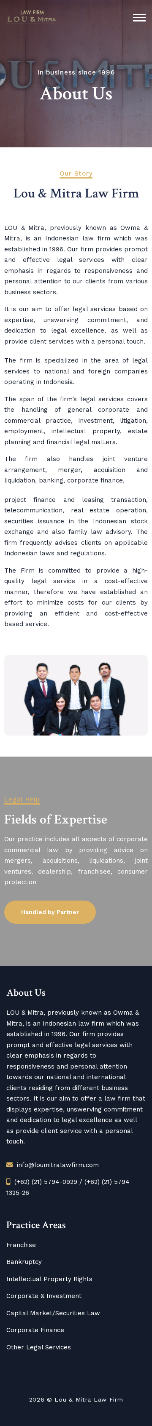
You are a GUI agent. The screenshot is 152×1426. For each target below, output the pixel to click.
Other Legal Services (38, 1347)
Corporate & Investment (43, 1296)
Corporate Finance (35, 1330)
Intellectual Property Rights (49, 1279)
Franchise (21, 1245)
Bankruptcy (24, 1262)
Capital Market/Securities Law (53, 1313)
